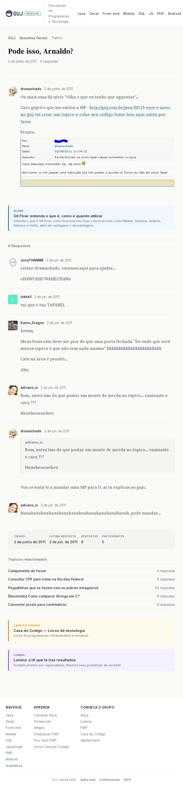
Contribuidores (109, 779)
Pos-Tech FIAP (45, 740)
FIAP (84, 728)
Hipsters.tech (90, 740)
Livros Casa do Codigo (51, 747)
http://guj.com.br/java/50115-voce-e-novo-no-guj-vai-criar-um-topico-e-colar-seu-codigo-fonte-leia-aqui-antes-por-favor (95, 115)
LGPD (127, 779)
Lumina (86, 721)
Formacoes (42, 721)
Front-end (13, 728)
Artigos (39, 728)
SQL (141, 13)
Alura (84, 715)
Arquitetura (14, 766)
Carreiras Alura (45, 715)
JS (151, 13)
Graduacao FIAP (46, 734)
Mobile (129, 13)
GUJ (11, 38)
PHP (160, 13)
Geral (94, 13)
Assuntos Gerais (33, 38)
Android (174, 13)
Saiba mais (88, 779)
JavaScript (14, 747)
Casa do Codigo (93, 734)
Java (81, 13)
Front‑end (110, 13)
